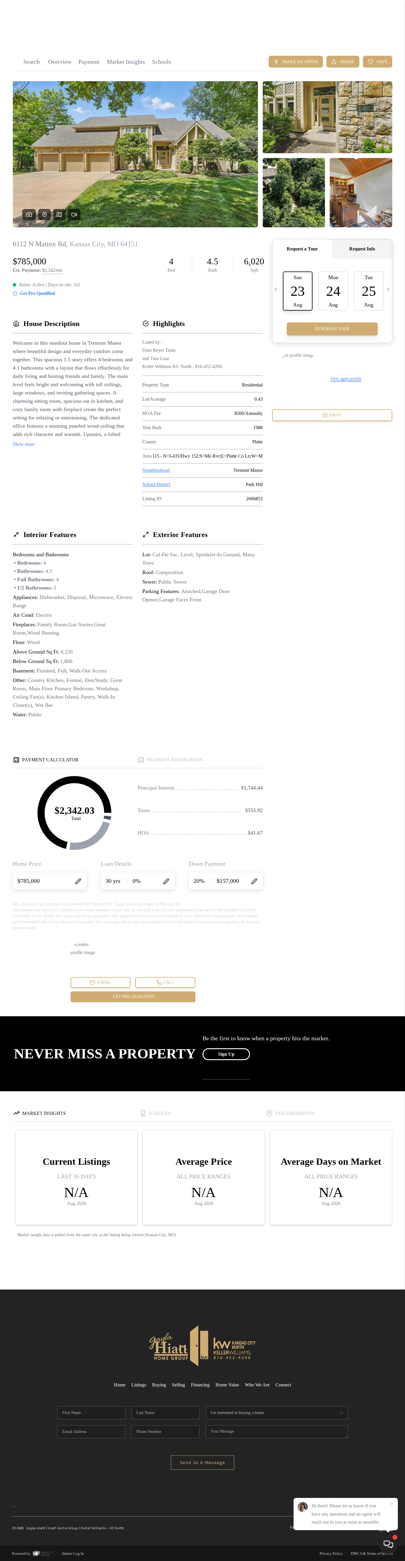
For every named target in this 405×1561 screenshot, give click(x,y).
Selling (178, 1384)
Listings (138, 1384)
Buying (159, 1384)
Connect (283, 1384)
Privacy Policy (331, 1553)
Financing (200, 1384)
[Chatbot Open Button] (388, 1544)
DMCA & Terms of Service (372, 1553)
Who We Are (257, 1384)
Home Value (227, 1384)
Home (119, 1384)
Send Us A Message (202, 1462)
